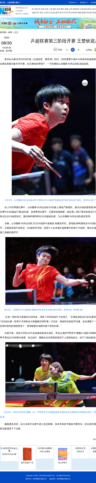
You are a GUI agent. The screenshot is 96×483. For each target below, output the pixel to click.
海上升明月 (62, 463)
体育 (10, 32)
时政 (46, 9)
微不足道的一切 (27, 463)
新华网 (3, 32)
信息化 (53, 12)
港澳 (66, 9)
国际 (54, 9)
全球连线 (83, 9)
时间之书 (80, 451)
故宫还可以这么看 (9, 454)
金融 (34, 12)
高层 (42, 9)
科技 (93, 9)
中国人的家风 (45, 451)
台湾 (70, 9)
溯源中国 (85, 12)
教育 (89, 9)
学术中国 (66, 12)
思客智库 (76, 9)
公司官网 (19, 11)
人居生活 (46, 12)
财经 (58, 9)
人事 (50, 9)
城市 (90, 12)
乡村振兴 (74, 12)
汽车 (37, 12)
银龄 (80, 12)
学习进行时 (36, 9)
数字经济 (59, 12)
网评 (62, 9)
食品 (41, 12)
